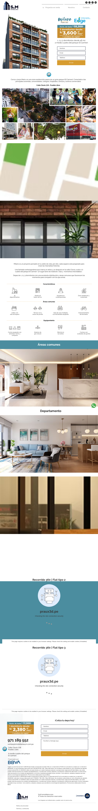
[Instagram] (89, 2)
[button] (52, 6)
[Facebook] (86, 2)
